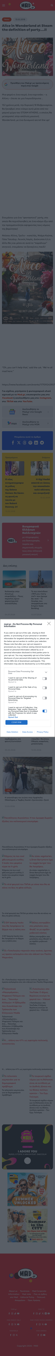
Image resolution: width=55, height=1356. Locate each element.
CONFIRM (16, 722)
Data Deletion (12, 732)
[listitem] (27, 672)
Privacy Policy (42, 732)
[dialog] (27, 678)
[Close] (49, 624)
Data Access (27, 732)
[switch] (45, 678)
